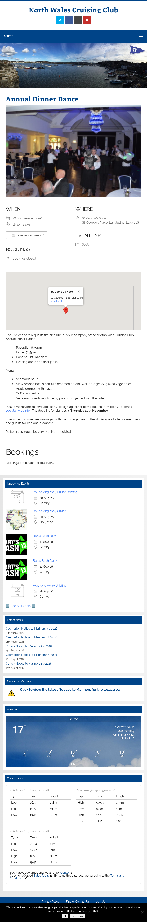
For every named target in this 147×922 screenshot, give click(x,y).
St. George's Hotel (94, 218)
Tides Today (41, 875)
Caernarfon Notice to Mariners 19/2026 (31, 628)
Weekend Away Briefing (49, 585)
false (73, 763)
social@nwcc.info (18, 410)
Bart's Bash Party (45, 560)
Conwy (65, 872)
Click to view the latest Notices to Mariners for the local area (70, 689)
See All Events (21, 606)
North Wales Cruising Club (73, 9)
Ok (65, 916)
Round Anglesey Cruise (49, 511)
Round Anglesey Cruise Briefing (55, 492)
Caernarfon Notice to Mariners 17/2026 (31, 655)
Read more (78, 916)
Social (86, 244)
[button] (65, 310)
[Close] (78, 291)
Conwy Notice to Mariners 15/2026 (29, 663)
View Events (57, 301)
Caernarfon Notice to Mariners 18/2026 (31, 637)
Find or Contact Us (78, 901)
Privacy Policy (50, 901)
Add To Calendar (29, 235)
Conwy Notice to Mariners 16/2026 (29, 646)
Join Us (100, 901)
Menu (8, 36)
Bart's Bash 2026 (44, 536)
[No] (142, 912)
